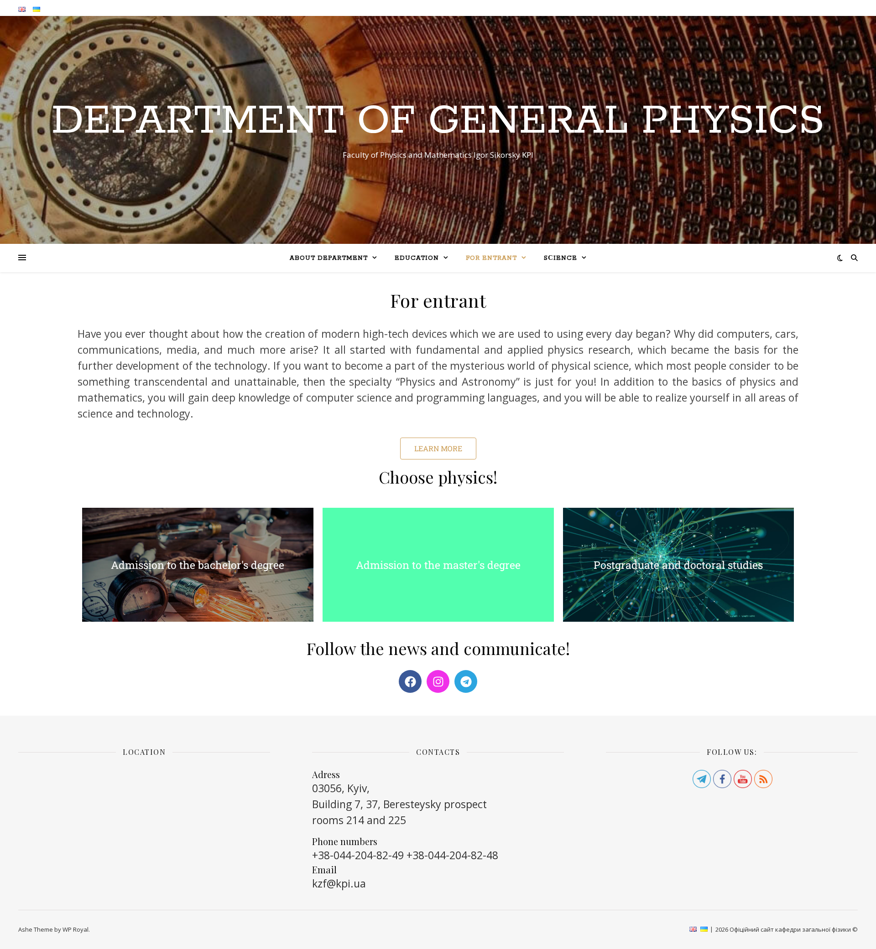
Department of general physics (438, 121)
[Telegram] (465, 681)
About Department (329, 258)
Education (417, 258)
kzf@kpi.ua (339, 883)
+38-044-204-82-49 (358, 855)
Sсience (560, 258)
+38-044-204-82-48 (452, 855)
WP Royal (76, 929)
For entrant (491, 258)
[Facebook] (410, 681)
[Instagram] (438, 681)
